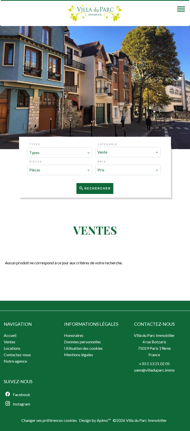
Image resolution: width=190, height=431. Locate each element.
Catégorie (108, 144)
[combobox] (59, 153)
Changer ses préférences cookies (49, 420)
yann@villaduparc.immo (154, 370)
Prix (102, 161)
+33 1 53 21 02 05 (154, 363)
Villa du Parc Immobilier (154, 335)
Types (34, 144)
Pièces (35, 161)
